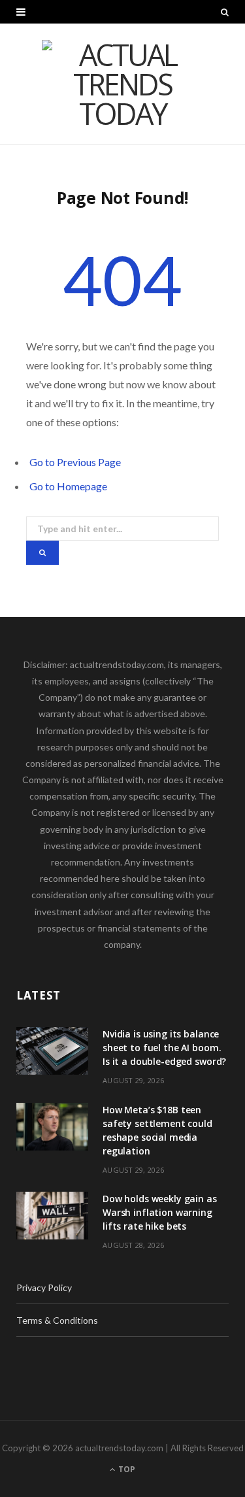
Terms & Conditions (57, 1320)
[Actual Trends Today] (123, 84)
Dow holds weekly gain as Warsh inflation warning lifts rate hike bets (160, 1212)
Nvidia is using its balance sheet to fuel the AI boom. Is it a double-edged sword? (164, 1048)
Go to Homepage (68, 486)
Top (125, 1469)
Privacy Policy (44, 1287)
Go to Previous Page (75, 462)
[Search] (225, 12)
